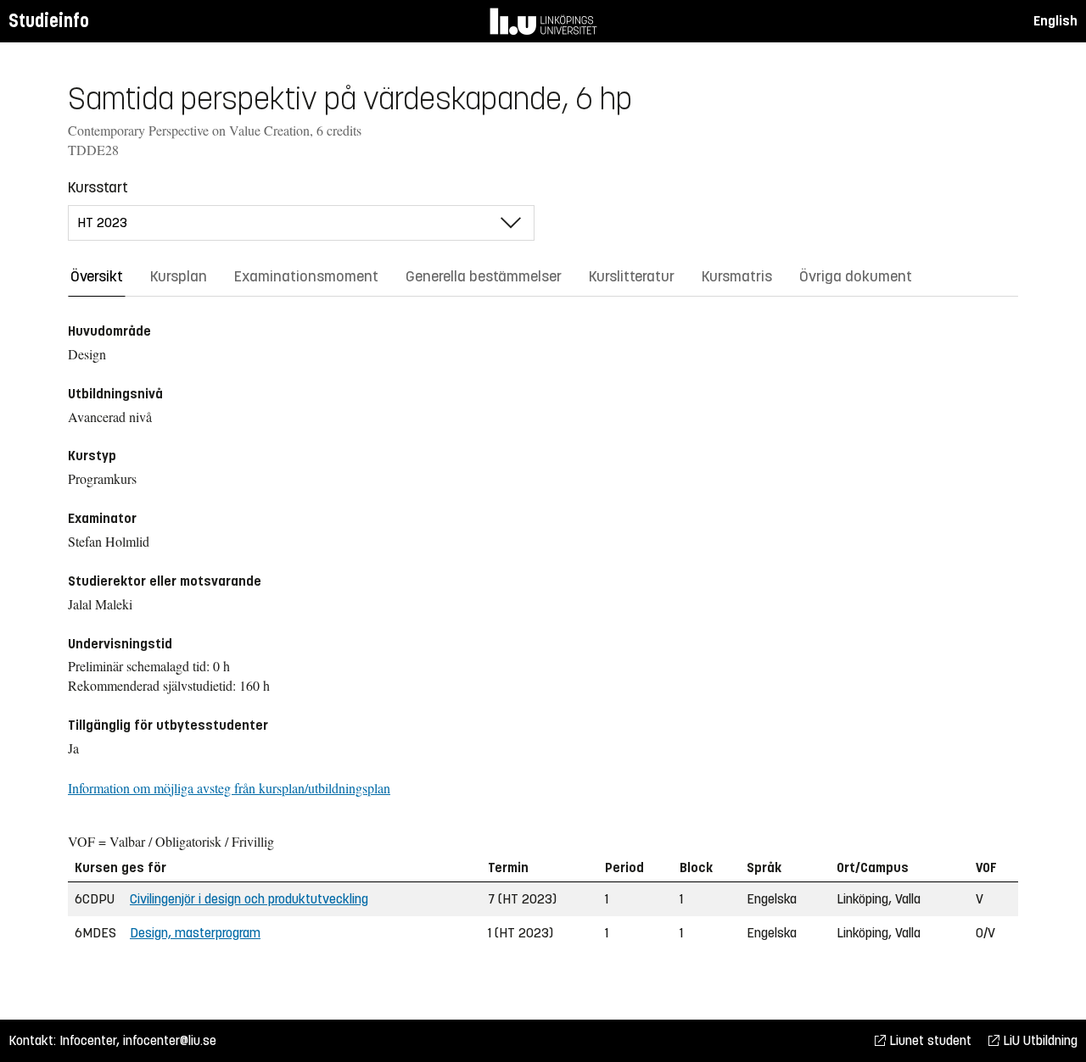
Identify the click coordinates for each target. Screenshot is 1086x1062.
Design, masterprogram (195, 933)
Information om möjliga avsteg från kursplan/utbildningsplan (229, 788)
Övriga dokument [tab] (855, 276)
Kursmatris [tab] (737, 276)
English (1055, 21)
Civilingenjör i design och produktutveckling (249, 899)
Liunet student (928, 1040)
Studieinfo (48, 20)
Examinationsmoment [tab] (306, 276)
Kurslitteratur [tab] (632, 276)
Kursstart (98, 187)
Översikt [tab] (96, 276)
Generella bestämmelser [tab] (484, 276)
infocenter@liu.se (169, 1040)
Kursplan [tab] (178, 276)
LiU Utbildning (1038, 1040)
